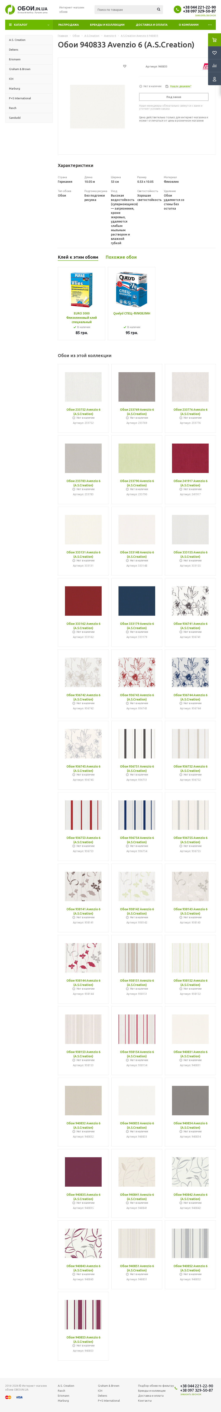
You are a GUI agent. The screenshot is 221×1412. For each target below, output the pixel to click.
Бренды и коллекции (107, 24)
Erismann (63, 1395)
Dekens (102, 1395)
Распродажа (68, 24)
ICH (100, 1390)
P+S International (109, 1400)
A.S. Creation (66, 1385)
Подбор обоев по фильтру (156, 1385)
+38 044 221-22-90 (199, 7)
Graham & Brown (108, 1385)
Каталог (21, 24)
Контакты (145, 1400)
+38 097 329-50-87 (199, 11)
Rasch (61, 1390)
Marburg (63, 1400)
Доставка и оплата (151, 24)
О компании (189, 24)
